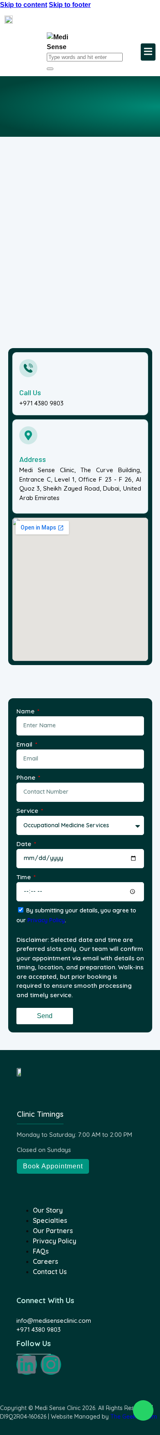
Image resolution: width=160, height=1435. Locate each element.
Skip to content (23, 4)
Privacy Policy (46, 920)
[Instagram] (51, 1364)
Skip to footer (70, 4)
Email (25, 744)
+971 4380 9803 (38, 1329)
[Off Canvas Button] (148, 52)
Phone (26, 777)
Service (28, 811)
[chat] (143, 1410)
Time (24, 877)
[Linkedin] (26, 1364)
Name (26, 711)
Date (24, 844)
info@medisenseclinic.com (53, 1320)
